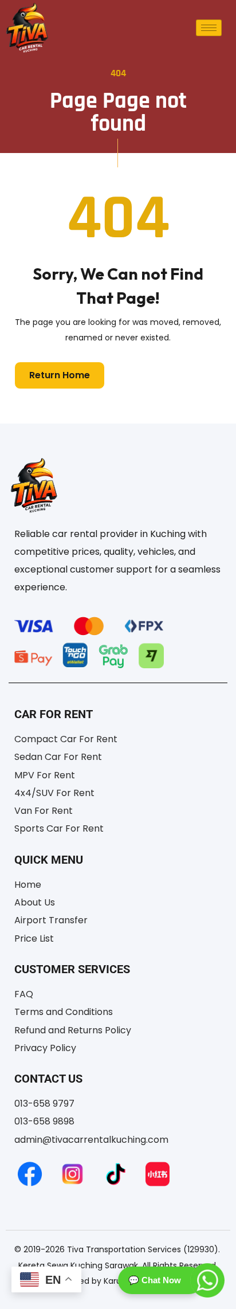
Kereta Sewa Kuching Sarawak (78, 1265)
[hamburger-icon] (209, 27)
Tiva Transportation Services (124, 1249)
